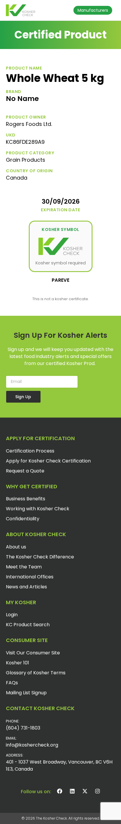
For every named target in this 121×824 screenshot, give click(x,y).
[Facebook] (59, 791)
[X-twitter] (85, 791)
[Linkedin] (72, 791)
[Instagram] (97, 791)
